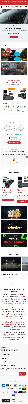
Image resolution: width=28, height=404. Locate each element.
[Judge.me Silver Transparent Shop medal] (14, 130)
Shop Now (17, 38)
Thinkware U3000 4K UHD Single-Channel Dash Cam (7, 196)
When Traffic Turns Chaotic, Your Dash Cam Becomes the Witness (11, 278)
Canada (13, 382)
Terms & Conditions (16, 400)
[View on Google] (14, 161)
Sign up (22, 375)
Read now (10, 281)
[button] (5, 112)
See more (13, 285)
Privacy (23, 400)
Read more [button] (14, 158)
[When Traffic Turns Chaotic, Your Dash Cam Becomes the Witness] (11, 265)
